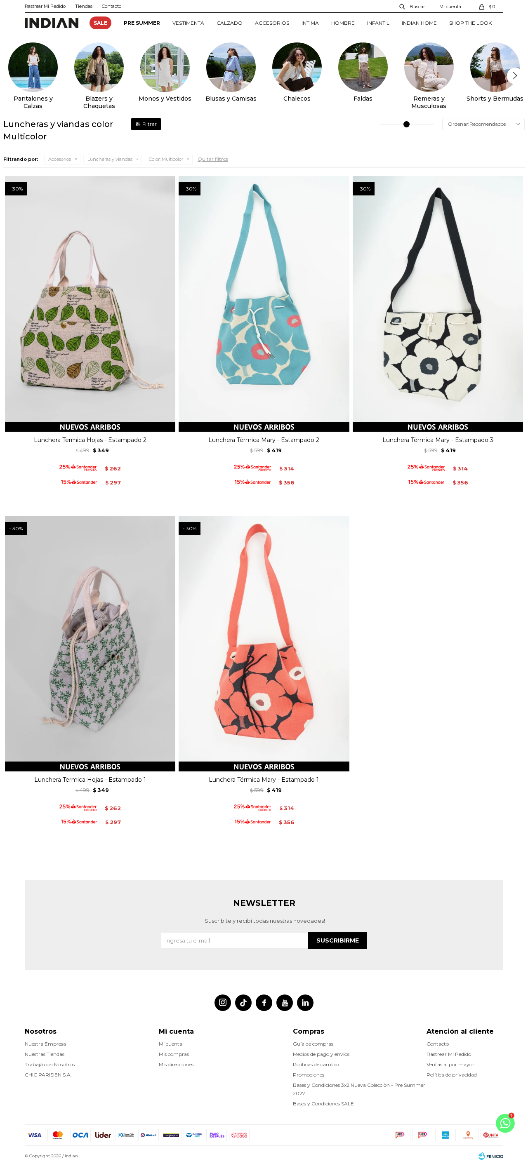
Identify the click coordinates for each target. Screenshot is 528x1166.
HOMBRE (343, 23)
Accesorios (59, 159)
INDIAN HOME (419, 23)
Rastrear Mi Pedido (45, 6)
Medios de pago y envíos (321, 1054)
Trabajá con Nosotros (50, 1064)
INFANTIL (378, 23)
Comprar (90, 422)
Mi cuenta (170, 1044)
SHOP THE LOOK (470, 23)
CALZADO (230, 23)
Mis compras (174, 1054)
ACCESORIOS (272, 23)
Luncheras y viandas (109, 159)
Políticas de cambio (316, 1064)
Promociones (308, 1075)
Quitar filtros (213, 159)
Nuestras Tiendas (44, 1054)
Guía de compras (313, 1044)
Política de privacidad (452, 1075)
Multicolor (166, 159)
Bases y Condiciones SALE (323, 1103)
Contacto (111, 6)
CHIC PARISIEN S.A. (48, 1075)
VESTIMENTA (188, 23)
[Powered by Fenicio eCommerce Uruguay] (490, 1156)
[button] (412, 6)
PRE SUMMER (142, 23)
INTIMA (310, 23)
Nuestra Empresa (45, 1044)
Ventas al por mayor (450, 1064)
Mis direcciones (176, 1064)
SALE (100, 23)
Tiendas (83, 6)
